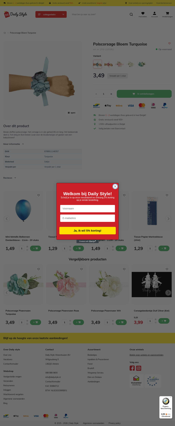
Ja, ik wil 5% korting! (87, 230)
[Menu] (170, 398)
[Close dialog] (115, 186)
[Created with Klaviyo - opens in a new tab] (88, 241)
